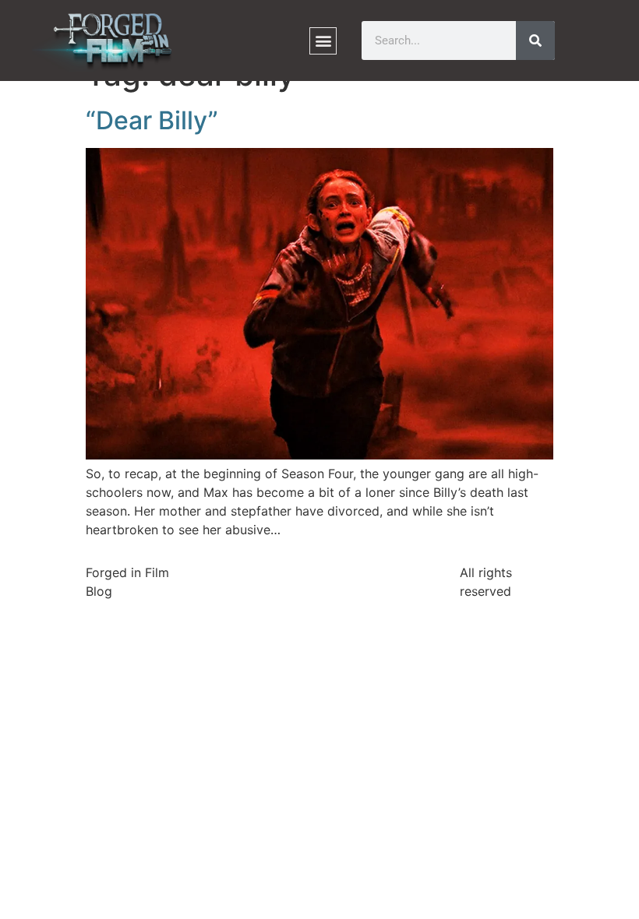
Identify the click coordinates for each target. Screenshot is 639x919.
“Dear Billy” (152, 120)
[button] (323, 41)
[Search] (535, 40)
